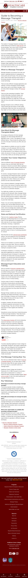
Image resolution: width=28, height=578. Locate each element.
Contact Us (14, 538)
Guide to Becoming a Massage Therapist (14, 426)
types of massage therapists (18, 162)
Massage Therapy (14, 501)
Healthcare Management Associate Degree (14, 504)
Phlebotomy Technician (14, 494)
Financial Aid (14, 523)
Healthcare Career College (8, 11)
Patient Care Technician (14, 491)
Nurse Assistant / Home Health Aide (14, 496)
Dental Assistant (14, 506)
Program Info (17, 576)
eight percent (20, 45)
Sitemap (14, 535)
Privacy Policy (14, 525)
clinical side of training (8, 320)
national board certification (20, 234)
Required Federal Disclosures (14, 530)
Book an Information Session (14, 533)
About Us (14, 515)
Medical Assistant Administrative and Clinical (14, 499)
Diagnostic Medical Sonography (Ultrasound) (14, 486)
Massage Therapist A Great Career (12, 427)
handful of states (13, 217)
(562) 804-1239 (13, 1)
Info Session (10, 576)
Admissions (14, 520)
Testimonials (14, 518)
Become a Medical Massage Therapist (13, 424)
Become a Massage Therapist (9, 422)
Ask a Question (3, 576)
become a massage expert (17, 268)
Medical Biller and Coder (14, 509)
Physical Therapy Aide (14, 489)
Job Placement (14, 528)
